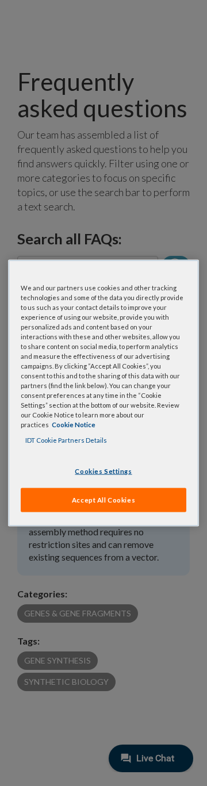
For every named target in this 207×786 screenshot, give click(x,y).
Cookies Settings (103, 470)
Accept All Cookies (103, 500)
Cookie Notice (73, 424)
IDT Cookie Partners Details (66, 440)
